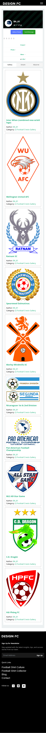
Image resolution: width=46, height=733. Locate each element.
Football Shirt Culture (13, 667)
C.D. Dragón (12, 557)
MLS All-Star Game (15, 496)
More (22, 54)
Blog (4, 674)
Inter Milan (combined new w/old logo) (23, 121)
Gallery (9, 65)
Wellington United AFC (17, 196)
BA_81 (15, 127)
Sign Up (40, 655)
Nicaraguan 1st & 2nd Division (21, 405)
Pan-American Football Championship (17, 449)
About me (36, 65)
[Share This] (19, 25)
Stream (23, 65)
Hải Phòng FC (12, 612)
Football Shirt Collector (14, 671)
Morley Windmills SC (16, 364)
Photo (13, 50)
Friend (23, 45)
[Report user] (21, 25)
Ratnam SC (11, 256)
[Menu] (41, 3)
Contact (6, 678)
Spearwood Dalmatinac (18, 303)
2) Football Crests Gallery (25, 129)
